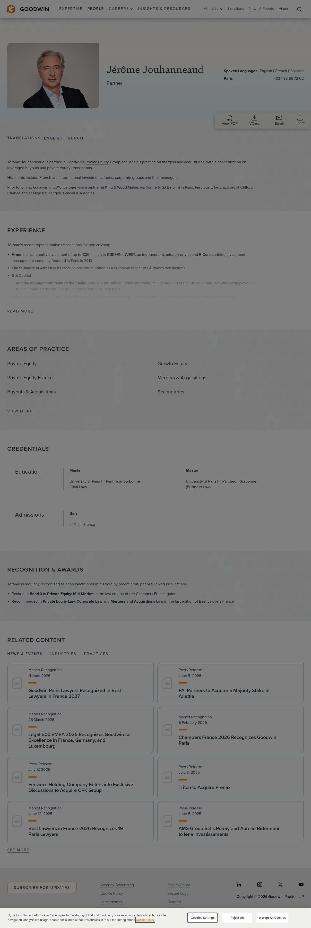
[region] (155, 918)
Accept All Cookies (272, 917)
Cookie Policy (145, 920)
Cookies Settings (203, 917)
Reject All (237, 917)
